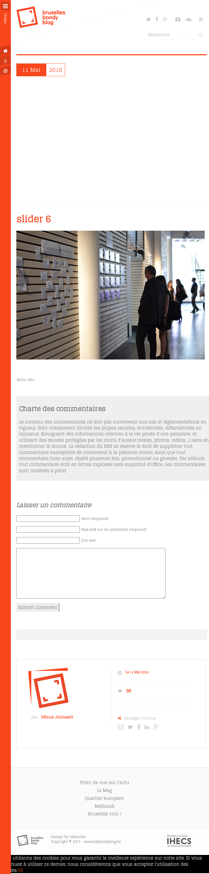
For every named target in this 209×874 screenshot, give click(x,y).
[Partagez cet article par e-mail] (122, 726)
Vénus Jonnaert (57, 717)
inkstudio (77, 837)
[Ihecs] (179, 845)
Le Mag (104, 790)
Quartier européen (104, 798)
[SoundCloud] (188, 19)
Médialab (105, 806)
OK (20, 870)
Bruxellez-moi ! (104, 814)
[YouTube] (177, 19)
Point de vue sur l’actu (104, 782)
